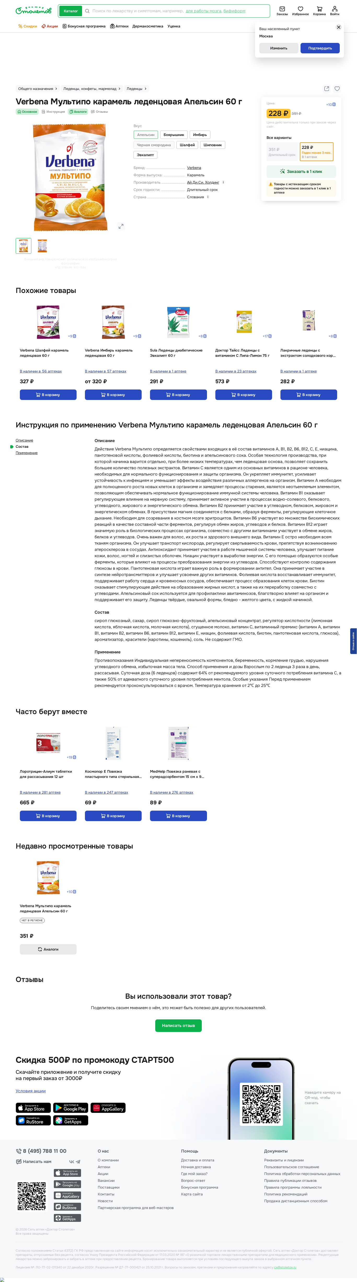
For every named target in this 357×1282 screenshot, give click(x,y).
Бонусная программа (87, 26)
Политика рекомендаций (285, 1194)
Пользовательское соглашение (291, 1167)
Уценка (174, 26)
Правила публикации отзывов (290, 1180)
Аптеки (122, 26)
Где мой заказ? (194, 1173)
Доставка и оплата (197, 1160)
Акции (52, 26)
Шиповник (213, 145)
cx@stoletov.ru (285, 1267)
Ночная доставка (196, 1167)
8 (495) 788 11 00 (44, 1151)
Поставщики (108, 1187)
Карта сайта (192, 1194)
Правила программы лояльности (292, 1187)
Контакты (106, 1194)
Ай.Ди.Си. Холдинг (203, 182)
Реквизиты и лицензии (284, 1160)
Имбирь (200, 134)
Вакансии (106, 1180)
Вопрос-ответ (193, 1180)
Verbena (194, 167)
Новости (105, 1201)
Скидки (30, 26)
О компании (108, 1160)
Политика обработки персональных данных (302, 1173)
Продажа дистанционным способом (295, 1201)
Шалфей (187, 145)
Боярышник (174, 134)
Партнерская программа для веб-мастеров (136, 1207)
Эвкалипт (145, 155)
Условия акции (31, 1091)
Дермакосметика (148, 26)
